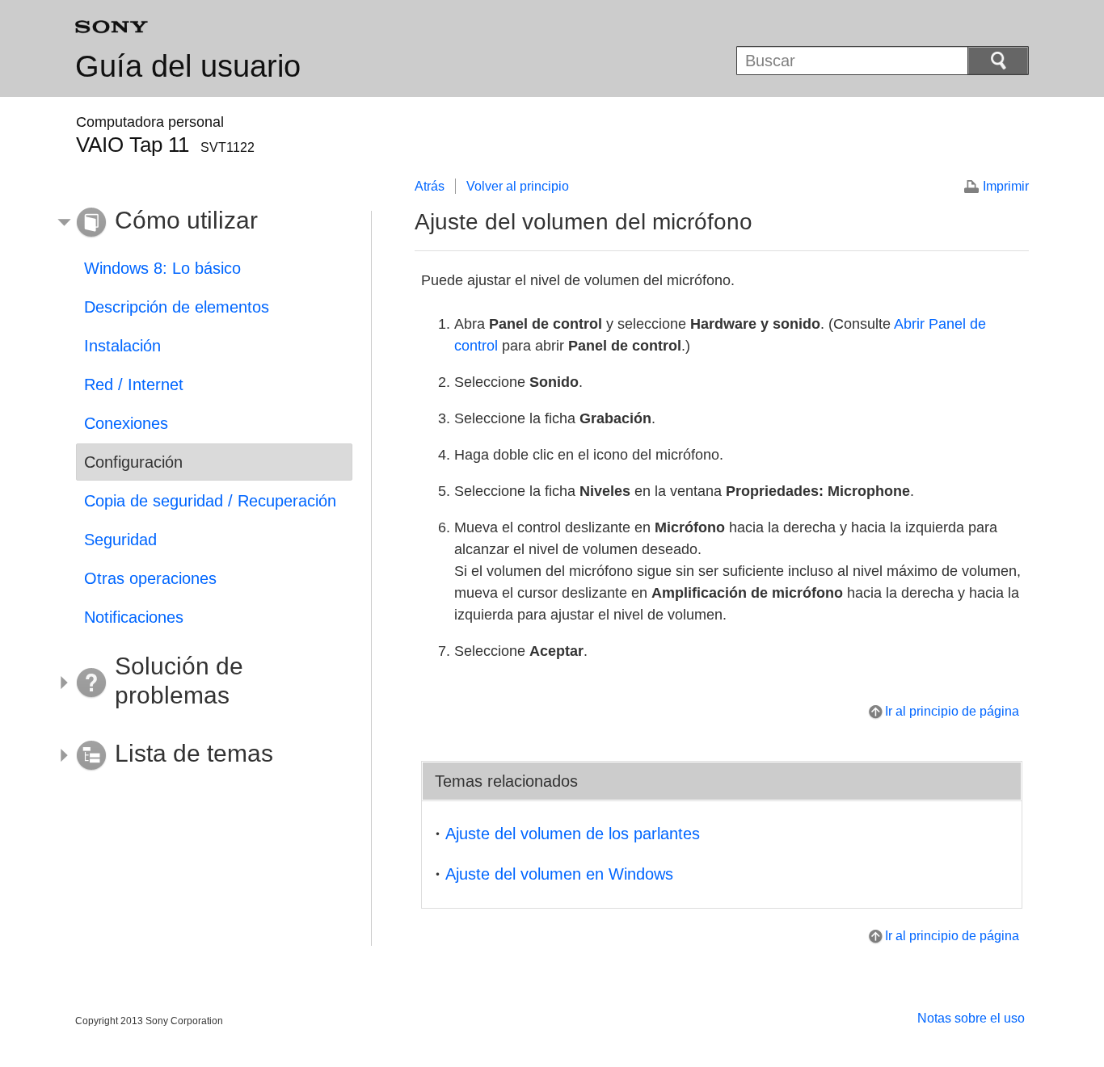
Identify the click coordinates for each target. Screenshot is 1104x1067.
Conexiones (126, 423)
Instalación (122, 346)
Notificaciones (133, 617)
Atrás (430, 186)
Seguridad (120, 539)
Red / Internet (133, 384)
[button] (202, 223)
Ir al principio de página (952, 711)
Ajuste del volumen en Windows (559, 874)
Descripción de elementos (176, 307)
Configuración (133, 462)
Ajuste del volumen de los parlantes (572, 833)
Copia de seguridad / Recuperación (210, 501)
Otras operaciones (150, 578)
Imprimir (1006, 186)
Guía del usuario (188, 66)
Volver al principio (517, 186)
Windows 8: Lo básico (162, 268)
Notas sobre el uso (971, 1018)
